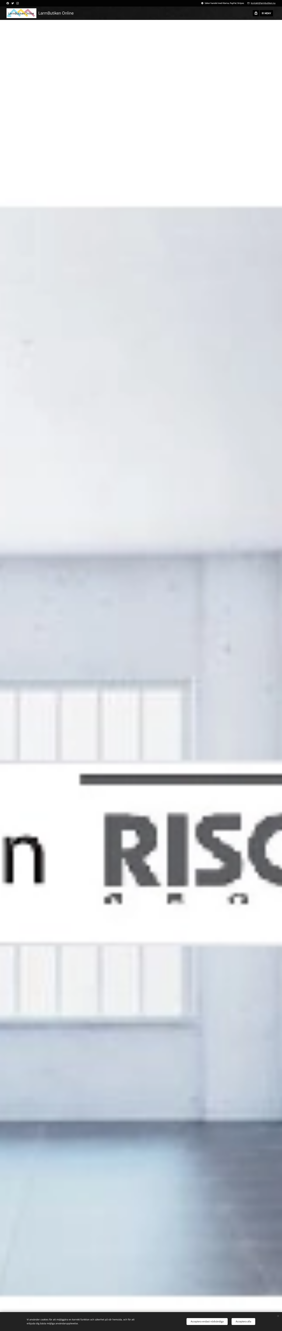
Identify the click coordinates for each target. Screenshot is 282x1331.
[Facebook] (8, 3)
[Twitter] (13, 3)
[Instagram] (18, 3)
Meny (268, 13)
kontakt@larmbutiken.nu (263, 3)
